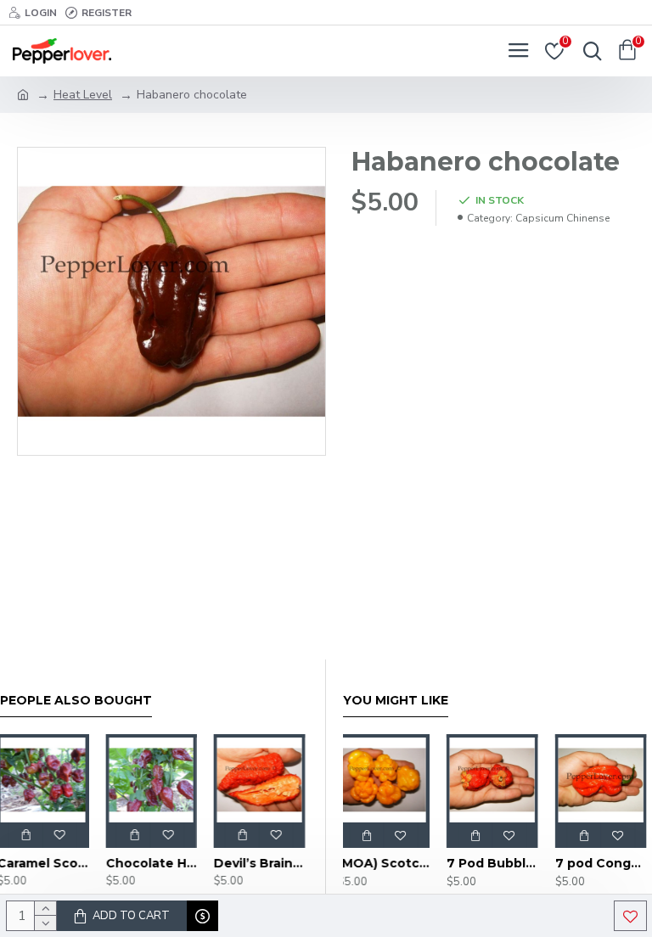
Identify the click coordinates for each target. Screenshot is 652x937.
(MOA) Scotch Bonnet (389, 863)
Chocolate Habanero (154, 863)
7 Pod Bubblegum (497, 863)
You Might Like (395, 700)
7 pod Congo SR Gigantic (606, 863)
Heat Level (82, 95)
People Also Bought (76, 700)
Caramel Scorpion (46, 863)
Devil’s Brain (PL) (262, 863)
